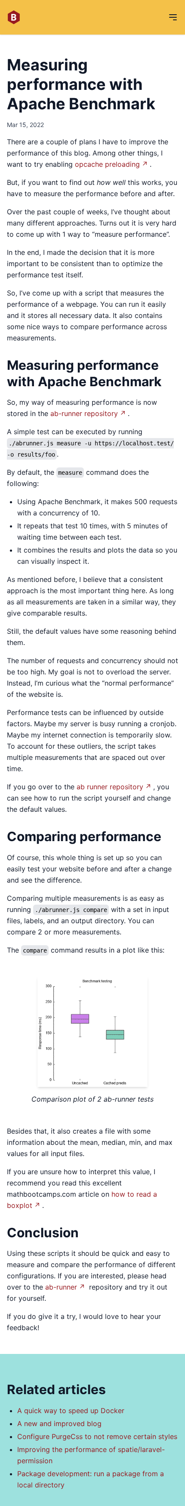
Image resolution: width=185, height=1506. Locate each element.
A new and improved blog (59, 1423)
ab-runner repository (84, 413)
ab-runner (61, 1287)
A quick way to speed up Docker (70, 1410)
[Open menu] (173, 17)
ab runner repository (110, 786)
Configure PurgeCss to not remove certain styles (97, 1436)
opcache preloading (107, 164)
